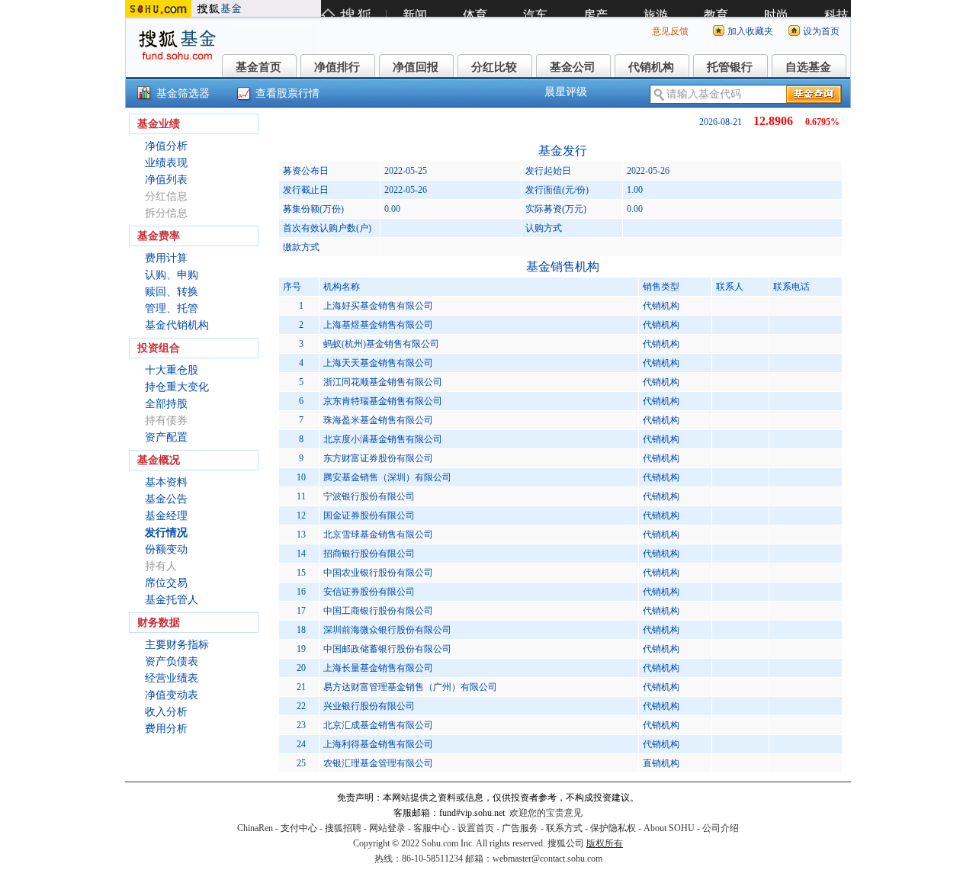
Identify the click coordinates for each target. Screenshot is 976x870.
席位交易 (166, 583)
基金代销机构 (177, 325)
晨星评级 (565, 92)
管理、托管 (171, 308)
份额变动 (166, 549)
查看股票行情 (287, 93)
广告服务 (520, 828)
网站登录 (387, 828)
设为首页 (821, 31)
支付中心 (299, 828)
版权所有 (604, 843)
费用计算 (166, 258)
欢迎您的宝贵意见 (546, 812)
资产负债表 (171, 661)
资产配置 (166, 437)
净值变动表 (171, 695)
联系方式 (564, 828)
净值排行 (337, 67)
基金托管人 (171, 599)
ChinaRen (255, 828)
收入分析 (166, 712)
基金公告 (166, 499)
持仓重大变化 (177, 387)
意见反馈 (670, 31)
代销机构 (651, 67)
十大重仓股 (171, 370)
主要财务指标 (177, 644)
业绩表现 (166, 163)
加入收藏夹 (750, 31)
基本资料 (166, 482)
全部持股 (166, 403)
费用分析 (166, 728)
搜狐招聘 (343, 828)
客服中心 (431, 828)
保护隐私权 (613, 828)
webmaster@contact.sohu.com (547, 858)
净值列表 (166, 179)
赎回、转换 (171, 291)
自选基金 (808, 67)
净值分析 (166, 146)
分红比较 (494, 67)
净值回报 (415, 67)
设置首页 (476, 828)
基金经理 (166, 516)
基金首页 (258, 67)
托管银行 (730, 67)
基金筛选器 (183, 93)
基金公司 (573, 67)
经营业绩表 (171, 678)
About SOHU (669, 828)
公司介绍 (720, 828)
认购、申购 (171, 275)
